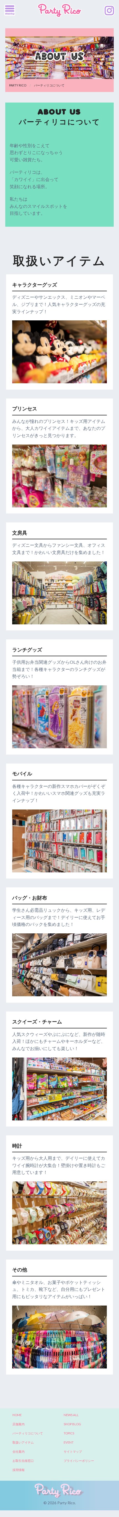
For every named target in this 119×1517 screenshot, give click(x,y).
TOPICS (69, 1433)
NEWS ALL (71, 1415)
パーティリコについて (27, 1433)
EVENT (69, 1442)
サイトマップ (73, 1451)
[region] (59, 351)
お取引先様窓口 (23, 1460)
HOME (17, 1415)
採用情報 (18, 1470)
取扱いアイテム (23, 1442)
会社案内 (18, 1451)
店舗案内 (18, 1424)
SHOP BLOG (72, 1424)
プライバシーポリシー (79, 1460)
